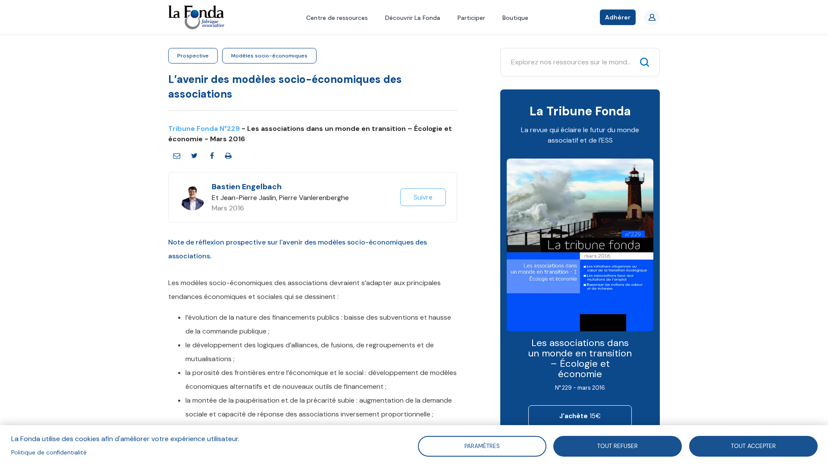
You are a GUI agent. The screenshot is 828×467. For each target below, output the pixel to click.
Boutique (515, 18)
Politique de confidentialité (49, 452)
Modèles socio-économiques (269, 55)
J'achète (580, 416)
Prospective (193, 55)
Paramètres (481, 445)
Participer (471, 18)
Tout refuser (617, 445)
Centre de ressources (337, 18)
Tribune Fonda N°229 (204, 128)
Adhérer (617, 17)
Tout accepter (753, 445)
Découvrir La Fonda (412, 18)
